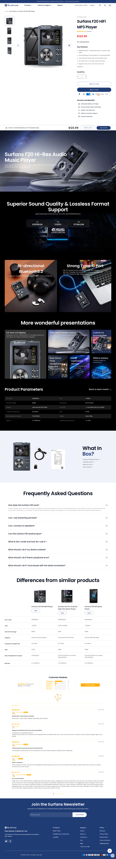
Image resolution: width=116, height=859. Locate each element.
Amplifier (56, 837)
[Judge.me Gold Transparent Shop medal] (58, 697)
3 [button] (58, 794)
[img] (15, 710)
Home (6, 11)
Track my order (85, 847)
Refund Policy (104, 837)
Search (82, 831)
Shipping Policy (104, 843)
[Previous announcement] (5, 1)
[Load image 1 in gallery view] (9, 20)
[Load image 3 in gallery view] (9, 40)
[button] (28, 5)
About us (83, 834)
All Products (13, 11)
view (35, 610)
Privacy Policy (104, 834)
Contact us (83, 837)
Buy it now (94, 90)
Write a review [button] (90, 685)
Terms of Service (105, 840)
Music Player (57, 831)
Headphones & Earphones (61, 834)
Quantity (81, 72)
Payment (102, 831)
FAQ (81, 840)
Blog (81, 843)
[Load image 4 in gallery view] (9, 50)
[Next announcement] (110, 1)
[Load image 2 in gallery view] (9, 30)
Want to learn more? (99, 389)
